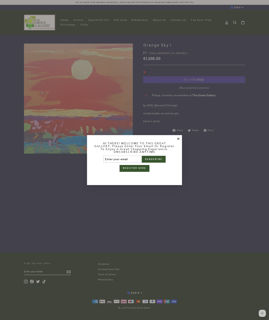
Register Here (134, 168)
